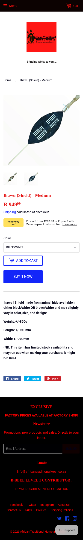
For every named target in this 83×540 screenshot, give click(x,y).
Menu (13, 6)
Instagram (47, 504)
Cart (76, 6)
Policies (41, 510)
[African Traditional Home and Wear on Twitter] (59, 519)
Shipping (9, 212)
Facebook (16, 504)
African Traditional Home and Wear (43, 531)
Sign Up (71, 449)
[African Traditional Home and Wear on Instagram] (75, 519)
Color (7, 238)
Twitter (31, 504)
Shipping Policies (62, 510)
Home (7, 80)
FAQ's (28, 510)
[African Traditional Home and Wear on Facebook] (67, 519)
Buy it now (23, 276)
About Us (64, 504)
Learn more (69, 224)
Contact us (14, 510)
